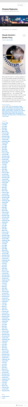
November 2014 (5, 356)
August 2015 (5, 341)
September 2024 (6, 161)
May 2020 (4, 247)
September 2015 (6, 339)
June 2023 (4, 186)
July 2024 (4, 164)
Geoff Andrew (16, 107)
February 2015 (5, 351)
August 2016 (5, 321)
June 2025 (4, 146)
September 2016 (6, 319)
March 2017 (5, 309)
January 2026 (5, 134)
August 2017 (5, 301)
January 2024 (5, 174)
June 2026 (4, 126)
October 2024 (5, 159)
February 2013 (5, 387)
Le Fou (20, 110)
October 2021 (5, 219)
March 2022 (5, 210)
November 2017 (5, 296)
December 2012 (5, 390)
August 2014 (5, 361)
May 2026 (4, 128)
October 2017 (5, 298)
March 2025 (5, 151)
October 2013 (5, 377)
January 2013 (5, 389)
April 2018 (4, 288)
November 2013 (5, 375)
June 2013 (4, 382)
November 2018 (5, 276)
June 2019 (4, 265)
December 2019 (5, 255)
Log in (3, 398)
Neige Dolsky (14, 112)
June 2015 (4, 344)
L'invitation (15, 110)
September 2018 (6, 280)
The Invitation (19, 113)
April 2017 (4, 308)
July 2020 (4, 243)
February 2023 (5, 192)
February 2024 (5, 172)
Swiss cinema (12, 113)
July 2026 (4, 124)
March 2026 (5, 131)
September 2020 (6, 240)
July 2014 (4, 362)
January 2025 (5, 154)
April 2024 (4, 169)
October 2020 (5, 238)
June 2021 (4, 225)
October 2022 (5, 199)
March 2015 (5, 349)
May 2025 (4, 148)
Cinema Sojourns (10, 9)
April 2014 (4, 367)
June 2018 (4, 285)
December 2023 (5, 176)
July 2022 (4, 204)
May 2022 (4, 207)
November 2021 (5, 217)
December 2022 (5, 195)
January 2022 (5, 214)
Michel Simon (8, 112)
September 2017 (6, 300)
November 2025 (5, 138)
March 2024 (5, 171)
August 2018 (5, 281)
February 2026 (5, 133)
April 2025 (4, 149)
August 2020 (5, 242)
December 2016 (5, 314)
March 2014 (5, 369)
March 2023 (5, 190)
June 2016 (4, 324)
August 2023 (5, 182)
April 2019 (4, 268)
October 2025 (5, 139)
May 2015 (4, 346)
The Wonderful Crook (21, 114)
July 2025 (4, 144)
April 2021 (4, 228)
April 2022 (4, 209)
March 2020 (5, 250)
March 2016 (5, 329)
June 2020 (4, 245)
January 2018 (5, 293)
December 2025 (5, 136)
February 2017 (5, 311)
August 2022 (5, 202)
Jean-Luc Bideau (9, 110)
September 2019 (6, 260)
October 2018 (5, 278)
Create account (5, 396)
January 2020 (5, 253)
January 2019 (5, 273)
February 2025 (5, 153)
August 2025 (5, 143)
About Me (9, 24)
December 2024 (5, 156)
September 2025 (6, 141)
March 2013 (5, 385)
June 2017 (4, 304)
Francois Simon (9, 107)
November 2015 (5, 336)
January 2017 (5, 313)
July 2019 (4, 263)
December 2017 (5, 295)
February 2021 (5, 232)
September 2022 (6, 200)
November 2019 (5, 257)
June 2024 (4, 166)
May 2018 (4, 286)
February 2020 (5, 252)
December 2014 (5, 354)
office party (20, 112)
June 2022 (4, 205)
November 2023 (5, 177)
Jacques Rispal (9, 109)
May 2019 (4, 266)
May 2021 (4, 227)
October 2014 (5, 357)
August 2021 (5, 222)
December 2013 (5, 374)
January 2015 (5, 352)
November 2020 (5, 237)
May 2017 (4, 306)
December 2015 (5, 334)
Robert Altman (5, 113)
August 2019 (5, 262)
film (7, 106)
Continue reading (6, 105)
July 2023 (4, 184)
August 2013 (5, 380)
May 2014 (4, 366)
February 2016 (5, 331)
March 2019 (5, 270)
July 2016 (4, 323)
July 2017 (4, 303)
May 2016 (4, 326)
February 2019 (5, 271)
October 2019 (5, 258)
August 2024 (5, 162)
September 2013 (6, 379)
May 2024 (4, 167)
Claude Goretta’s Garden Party (8, 36)
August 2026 (5, 123)
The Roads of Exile (12, 114)
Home (3, 24)
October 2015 (5, 338)
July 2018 (4, 283)
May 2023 (4, 187)
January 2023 (5, 194)
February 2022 (5, 212)
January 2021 (5, 233)
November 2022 (5, 197)
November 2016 (5, 316)
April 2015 (4, 347)
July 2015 (4, 342)
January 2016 (5, 333)
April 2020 (4, 248)
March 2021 (5, 230)
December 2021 (5, 215)
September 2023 (6, 181)
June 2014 (4, 364)
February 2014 (5, 371)
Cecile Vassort (15, 106)
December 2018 (5, 275)
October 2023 (5, 179)
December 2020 (5, 235)
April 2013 (4, 384)
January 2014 (5, 372)
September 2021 (6, 220)
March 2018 (5, 290)
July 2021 (4, 224)
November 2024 (5, 157)
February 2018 (5, 291)
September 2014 (6, 359)
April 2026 (4, 129)
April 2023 (4, 189)
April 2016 (4, 328)
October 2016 (5, 318)
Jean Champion (16, 109)
